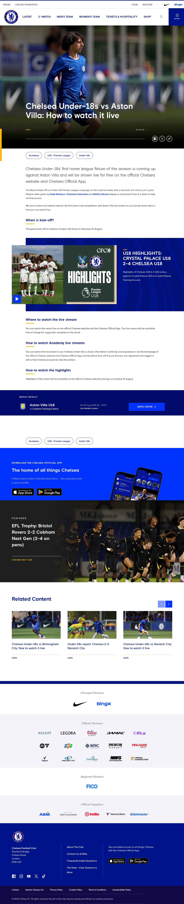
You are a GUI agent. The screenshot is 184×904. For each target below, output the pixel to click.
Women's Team (89, 17)
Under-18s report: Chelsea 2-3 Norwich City (88, 646)
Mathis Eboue (100, 194)
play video (17, 246)
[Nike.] (167, 4)
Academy (34, 155)
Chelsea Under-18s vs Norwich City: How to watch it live (147, 646)
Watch (46, 17)
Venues (6, 5)
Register (147, 5)
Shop (147, 17)
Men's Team (65, 17)
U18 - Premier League (58, 155)
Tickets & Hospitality (121, 17)
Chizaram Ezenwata (77, 194)
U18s (28, 130)
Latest (27, 17)
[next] (168, 604)
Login (135, 5)
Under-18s (84, 155)
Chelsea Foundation (26, 5)
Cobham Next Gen (22, 560)
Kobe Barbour (57, 194)
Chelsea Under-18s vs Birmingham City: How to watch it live (35, 646)
